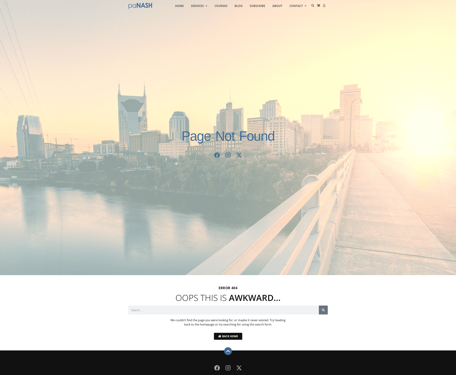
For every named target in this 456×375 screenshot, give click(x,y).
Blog (239, 6)
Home (179, 6)
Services (197, 6)
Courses (220, 6)
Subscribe (257, 6)
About (277, 6)
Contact (296, 6)
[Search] (323, 310)
